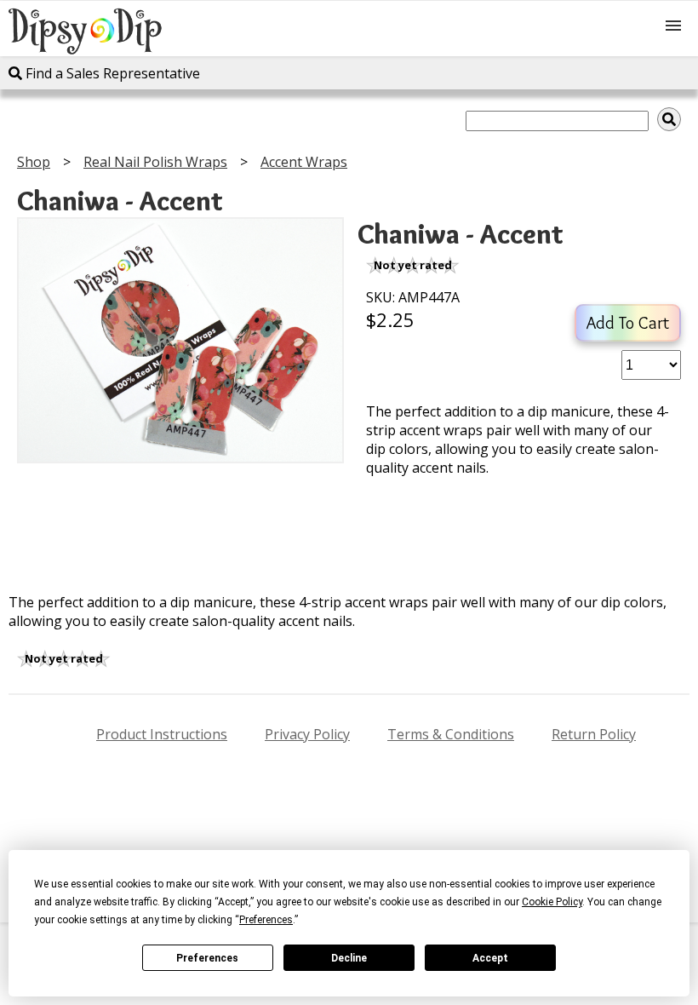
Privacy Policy (307, 734)
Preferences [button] (266, 920)
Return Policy (594, 734)
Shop (33, 161)
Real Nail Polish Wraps (155, 161)
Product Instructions (161, 734)
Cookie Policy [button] (552, 902)
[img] (669, 119)
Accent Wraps (303, 161)
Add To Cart (627, 323)
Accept (490, 958)
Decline (349, 958)
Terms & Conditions (450, 734)
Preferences (207, 958)
